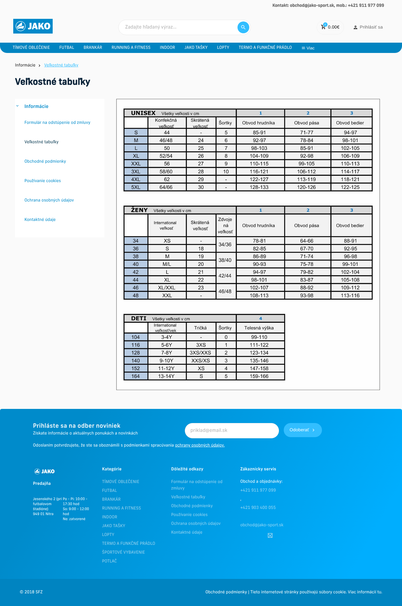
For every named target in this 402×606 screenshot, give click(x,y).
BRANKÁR (111, 499)
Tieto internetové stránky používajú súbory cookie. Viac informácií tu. (316, 592)
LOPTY (108, 535)
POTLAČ (109, 561)
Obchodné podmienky (192, 506)
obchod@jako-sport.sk (261, 525)
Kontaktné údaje (186, 532)
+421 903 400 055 (258, 508)
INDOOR (109, 517)
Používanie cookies (189, 515)
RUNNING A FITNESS (121, 508)
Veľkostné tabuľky (188, 497)
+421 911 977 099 (258, 490)
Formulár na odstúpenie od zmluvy (197, 485)
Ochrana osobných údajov (196, 524)
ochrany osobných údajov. (200, 445)
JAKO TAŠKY (113, 526)
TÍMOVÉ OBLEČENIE (120, 482)
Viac (311, 48)
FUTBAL (109, 491)
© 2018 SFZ (31, 592)
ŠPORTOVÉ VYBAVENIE (123, 552)
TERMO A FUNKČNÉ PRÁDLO (128, 544)
